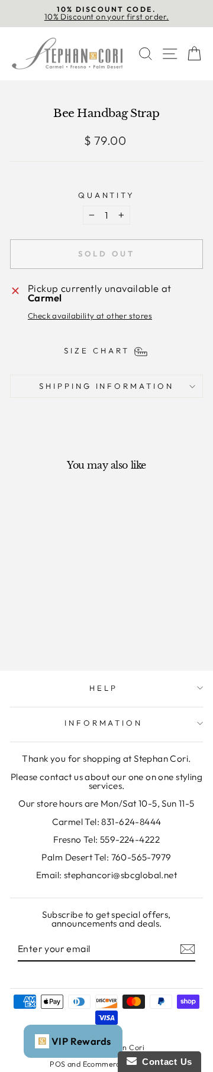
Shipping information (107, 386)
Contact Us (164, 1062)
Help (103, 688)
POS (57, 1063)
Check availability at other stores (90, 316)
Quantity (106, 195)
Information (103, 722)
